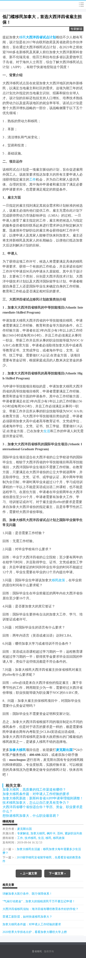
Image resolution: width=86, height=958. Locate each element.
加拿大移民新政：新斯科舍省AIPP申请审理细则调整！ (43, 798)
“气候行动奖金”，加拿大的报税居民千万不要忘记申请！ (39, 901)
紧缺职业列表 (73, 833)
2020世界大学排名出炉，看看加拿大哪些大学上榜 (35, 932)
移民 (22, 37)
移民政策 (58, 580)
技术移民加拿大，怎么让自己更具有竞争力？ (36, 802)
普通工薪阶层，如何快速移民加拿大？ (27, 916)
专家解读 (76, 28)
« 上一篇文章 (28, 873)
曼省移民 (37, 951)
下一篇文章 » (57, 873)
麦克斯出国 (24, 828)
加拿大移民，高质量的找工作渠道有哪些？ (34, 789)
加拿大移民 (37, 833)
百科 (60, 833)
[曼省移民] (13, 4)
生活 (46, 431)
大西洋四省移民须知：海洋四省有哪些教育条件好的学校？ (40, 909)
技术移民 (30, 838)
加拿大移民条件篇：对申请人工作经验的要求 (36, 794)
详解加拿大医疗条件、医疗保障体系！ (27, 893)
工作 (32, 179)
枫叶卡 (51, 833)
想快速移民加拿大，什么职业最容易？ (31, 815)
